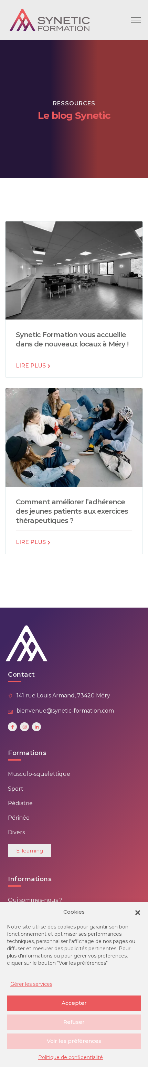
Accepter (74, 1003)
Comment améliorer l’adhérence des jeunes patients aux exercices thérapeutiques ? (72, 511)
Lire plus (31, 365)
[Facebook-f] (12, 726)
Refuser (74, 1022)
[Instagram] (24, 726)
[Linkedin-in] (36, 726)
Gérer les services (31, 984)
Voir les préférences (74, 1041)
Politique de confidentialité (70, 1057)
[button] (137, 911)
